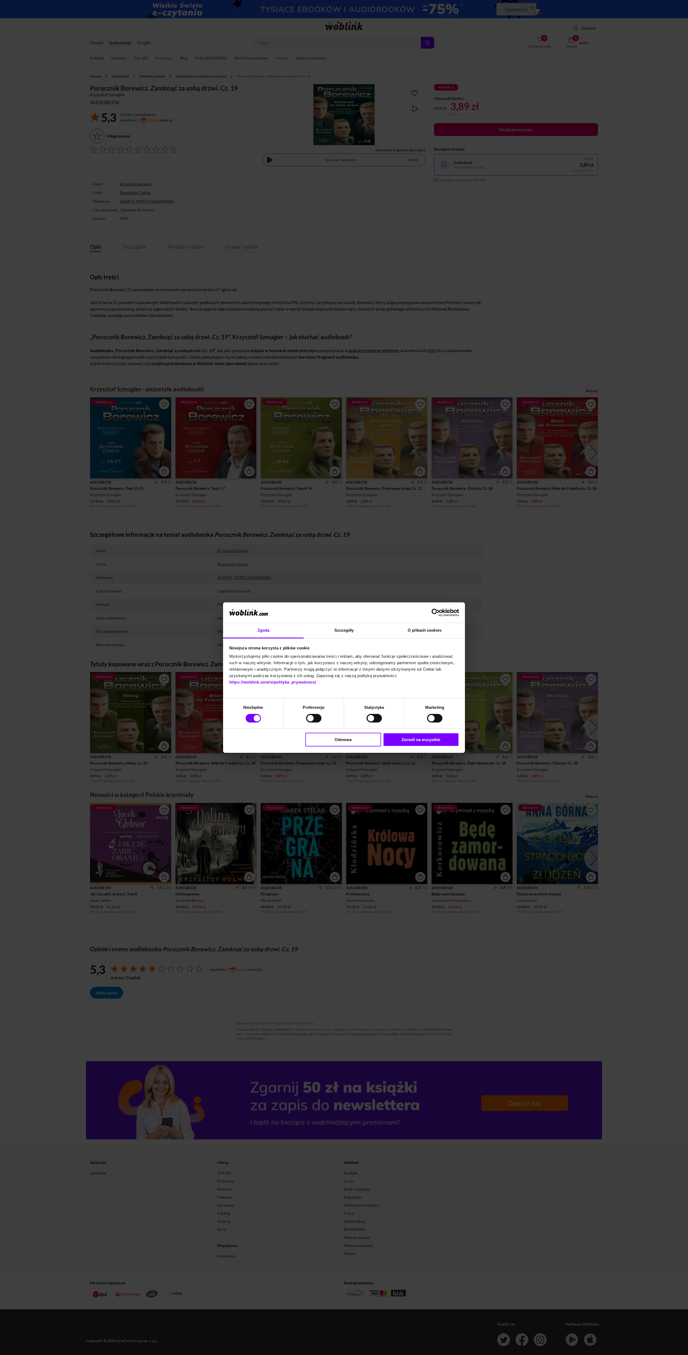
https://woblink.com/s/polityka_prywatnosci (272, 682)
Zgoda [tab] (263, 630)
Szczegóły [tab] (344, 630)
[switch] (313, 718)
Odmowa (343, 739)
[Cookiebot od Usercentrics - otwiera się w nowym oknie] (435, 613)
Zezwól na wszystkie (421, 739)
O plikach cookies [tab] (425, 630)
